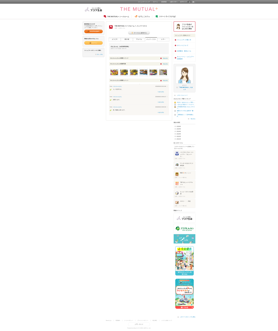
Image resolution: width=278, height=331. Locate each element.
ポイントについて (182, 45)
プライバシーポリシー (142, 320)
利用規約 (118, 320)
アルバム (139, 39)
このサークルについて (182, 95)
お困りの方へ (174, 2)
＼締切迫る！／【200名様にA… (185, 115)
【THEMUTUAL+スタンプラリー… (186, 107)
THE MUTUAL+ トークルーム (118, 16)
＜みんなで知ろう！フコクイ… (186, 104)
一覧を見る (165, 58)
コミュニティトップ (144, 2)
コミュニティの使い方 (184, 40)
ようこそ (115, 39)
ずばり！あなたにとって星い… (186, 102)
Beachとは (108, 320)
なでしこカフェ (144, 16)
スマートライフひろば (167, 16)
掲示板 (127, 39)
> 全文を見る (161, 91)
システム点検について (166, 320)
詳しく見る (100, 54)
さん (117, 86)
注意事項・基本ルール (184, 51)
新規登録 (164, 2)
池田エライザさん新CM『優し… (185, 111)
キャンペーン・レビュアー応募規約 (185, 58)
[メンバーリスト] (151, 39)
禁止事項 (155, 320)
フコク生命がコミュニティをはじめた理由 (187, 26)
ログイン (155, 2)
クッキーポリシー (128, 320)
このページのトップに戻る (187, 317)
